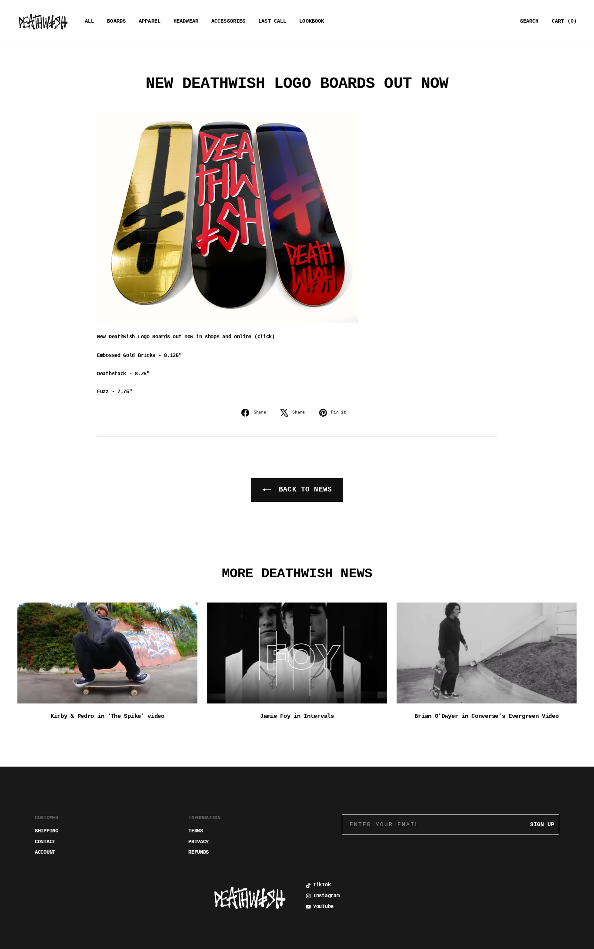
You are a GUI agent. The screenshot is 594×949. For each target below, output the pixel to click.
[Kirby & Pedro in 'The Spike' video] (107, 653)
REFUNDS (198, 852)
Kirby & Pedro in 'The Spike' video (107, 716)
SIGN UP (542, 824)
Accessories (228, 21)
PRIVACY (198, 842)
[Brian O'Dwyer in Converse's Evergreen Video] (487, 653)
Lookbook (311, 21)
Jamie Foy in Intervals (297, 716)
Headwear (186, 21)
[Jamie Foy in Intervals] (297, 653)
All (89, 21)
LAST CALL (272, 21)
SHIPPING (46, 831)
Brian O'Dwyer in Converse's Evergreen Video (486, 716)
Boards (116, 21)
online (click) (254, 337)
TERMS (195, 831)
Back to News (303, 490)
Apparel (149, 21)
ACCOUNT (45, 852)
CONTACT (45, 842)
